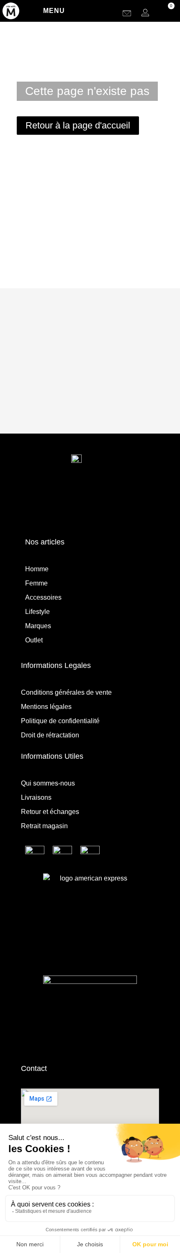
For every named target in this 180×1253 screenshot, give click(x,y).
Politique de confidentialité (60, 720)
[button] (113, 12)
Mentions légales (46, 706)
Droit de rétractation (50, 735)
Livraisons (36, 797)
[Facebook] (101, 510)
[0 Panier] (165, 12)
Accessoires (43, 597)
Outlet (34, 640)
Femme (36, 583)
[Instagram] (79, 510)
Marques (38, 625)
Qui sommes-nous (48, 783)
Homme (37, 569)
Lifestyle (37, 611)
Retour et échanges (50, 811)
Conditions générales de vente (66, 692)
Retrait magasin (44, 825)
